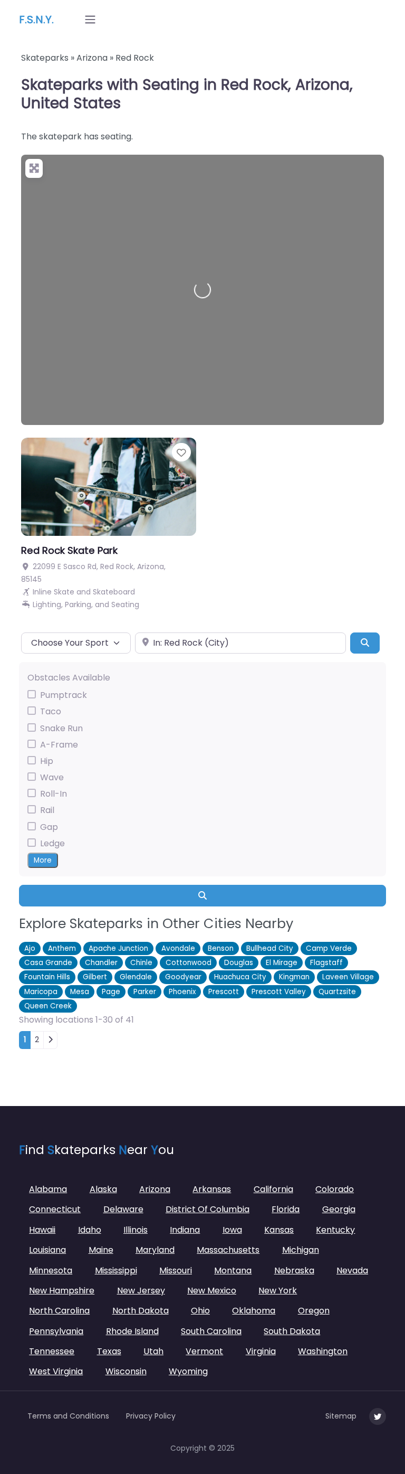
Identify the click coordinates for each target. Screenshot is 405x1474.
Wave (52, 777)
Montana (233, 1270)
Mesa (79, 992)
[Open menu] (90, 19)
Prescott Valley (279, 992)
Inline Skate (53, 592)
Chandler (101, 963)
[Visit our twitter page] (377, 1416)
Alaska (103, 1189)
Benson (221, 948)
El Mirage (281, 963)
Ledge (52, 843)
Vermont (204, 1351)
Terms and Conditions (68, 1416)
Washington (323, 1351)
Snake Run (61, 728)
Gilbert (95, 977)
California (273, 1189)
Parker (144, 992)
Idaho (89, 1230)
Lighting (47, 604)
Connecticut (55, 1209)
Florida (286, 1209)
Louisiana (47, 1250)
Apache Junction (118, 948)
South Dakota (292, 1331)
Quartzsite (337, 992)
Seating (125, 604)
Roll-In (53, 794)
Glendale (136, 977)
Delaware (123, 1209)
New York (277, 1290)
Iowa (232, 1230)
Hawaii (42, 1230)
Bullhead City (269, 948)
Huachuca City (240, 977)
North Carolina (59, 1311)
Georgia (338, 1209)
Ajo (29, 948)
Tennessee (51, 1351)
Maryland (155, 1250)
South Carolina (211, 1331)
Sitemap (340, 1416)
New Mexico (211, 1290)
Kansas (279, 1230)
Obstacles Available (68, 678)
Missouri (175, 1270)
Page (111, 992)
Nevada (352, 1270)
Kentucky (335, 1230)
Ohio (200, 1311)
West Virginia (56, 1371)
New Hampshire (61, 1290)
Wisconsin (126, 1371)
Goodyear (183, 977)
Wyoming (188, 1371)
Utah (153, 1351)
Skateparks (45, 58)
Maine (101, 1250)
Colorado (334, 1189)
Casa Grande (48, 963)
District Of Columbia (207, 1209)
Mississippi (116, 1270)
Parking (78, 604)
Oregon (314, 1311)
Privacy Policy (151, 1416)
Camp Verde (329, 948)
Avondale (178, 948)
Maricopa (40, 992)
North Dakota (140, 1311)
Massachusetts (228, 1250)
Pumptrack (63, 695)
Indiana (185, 1230)
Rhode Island (132, 1331)
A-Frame (59, 745)
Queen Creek (48, 1006)
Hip (46, 761)
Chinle (141, 963)
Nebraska (294, 1270)
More (43, 860)
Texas (109, 1351)
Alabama (48, 1189)
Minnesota (50, 1270)
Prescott (223, 992)
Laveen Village (348, 977)
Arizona (92, 58)
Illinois (135, 1230)
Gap (49, 827)
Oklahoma (253, 1311)
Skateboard (114, 592)
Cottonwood (188, 963)
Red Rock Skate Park (69, 550)
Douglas (238, 963)
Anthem (62, 948)
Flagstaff (326, 963)
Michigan (300, 1250)
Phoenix (182, 992)
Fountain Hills (47, 977)
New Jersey (141, 1290)
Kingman (294, 977)
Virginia (261, 1351)
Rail (47, 810)
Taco (50, 711)
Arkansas (211, 1189)
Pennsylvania (56, 1331)
